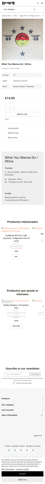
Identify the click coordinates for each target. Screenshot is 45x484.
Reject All (22, 480)
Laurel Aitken (18, 248)
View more (16, 326)
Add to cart (22, 114)
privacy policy (27, 383)
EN (42, 3)
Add (16, 256)
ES (38, 3)
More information (8, 469)
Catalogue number (8, 68)
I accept (22, 474)
